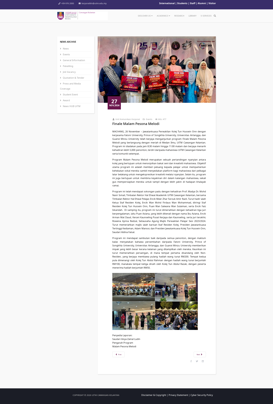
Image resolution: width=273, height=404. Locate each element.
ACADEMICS (162, 15)
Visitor (212, 3)
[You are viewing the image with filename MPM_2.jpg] (176, 287)
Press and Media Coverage (70, 86)
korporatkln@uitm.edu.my (94, 3)
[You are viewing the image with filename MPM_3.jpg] (133, 316)
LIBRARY (193, 15)
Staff (193, 3)
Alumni (202, 3)
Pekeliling (67, 66)
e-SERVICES (206, 15)
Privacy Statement (178, 395)
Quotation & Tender (73, 77)
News (65, 48)
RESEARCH (179, 15)
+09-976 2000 (67, 3)
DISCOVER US (144, 15)
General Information (73, 60)
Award (66, 100)
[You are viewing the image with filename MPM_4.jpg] (176, 316)
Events (66, 54)
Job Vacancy (69, 71)
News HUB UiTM (71, 106)
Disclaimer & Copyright (153, 395)
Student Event (70, 94)
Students (182, 3)
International (167, 3)
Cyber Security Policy (202, 395)
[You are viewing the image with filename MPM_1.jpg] (133, 287)
